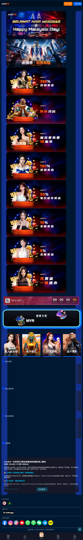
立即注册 (78, 4)
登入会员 (68, 4)
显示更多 (42, 489)
